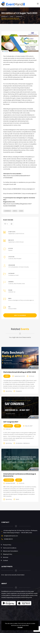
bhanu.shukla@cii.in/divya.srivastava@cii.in (21, 300)
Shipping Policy (7, 554)
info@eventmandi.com (11, 536)
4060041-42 (11, 292)
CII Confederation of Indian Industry (18, 267)
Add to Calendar (20, 315)
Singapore (19, 391)
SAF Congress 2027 (10, 422)
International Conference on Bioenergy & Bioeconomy (19, 475)
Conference (7, 210)
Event (17, 275)
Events (15, 210)
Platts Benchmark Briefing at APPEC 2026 (19, 372)
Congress (8, 426)
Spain (17, 499)
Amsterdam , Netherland (23, 443)
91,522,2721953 (12, 308)
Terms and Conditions (9, 548)
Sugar (21, 210)
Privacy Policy (7, 545)
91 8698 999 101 (8, 539)
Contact (5, 560)
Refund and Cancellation (10, 551)
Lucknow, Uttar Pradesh (14, 258)
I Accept (20, 627)
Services (5, 557)
